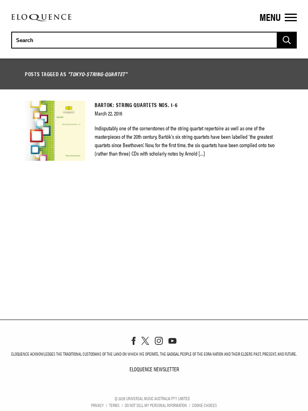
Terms (114, 405)
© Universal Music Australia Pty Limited (152, 398)
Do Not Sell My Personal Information (156, 405)
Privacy (97, 405)
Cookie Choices (204, 405)
